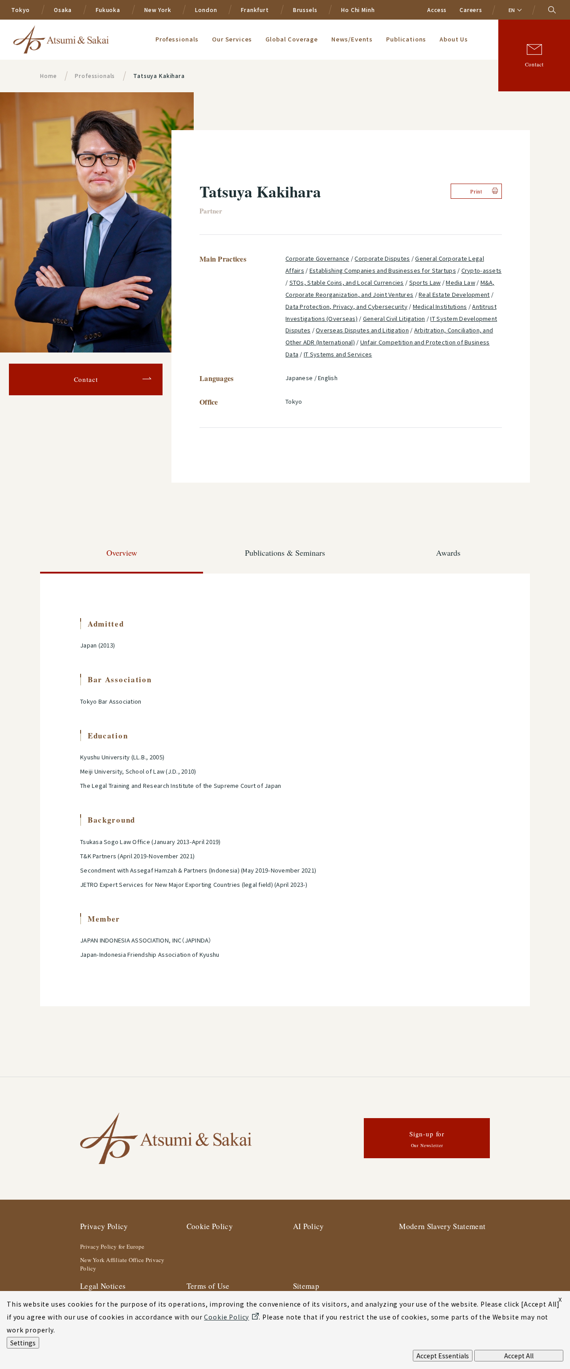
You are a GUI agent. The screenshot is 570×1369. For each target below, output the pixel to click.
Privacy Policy (104, 1226)
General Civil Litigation (394, 318)
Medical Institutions (440, 306)
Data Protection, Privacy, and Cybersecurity (346, 306)
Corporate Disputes (382, 258)
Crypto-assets (481, 270)
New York (157, 9)
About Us (454, 39)
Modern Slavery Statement (442, 1226)
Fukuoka (108, 9)
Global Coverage (291, 39)
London (206, 9)
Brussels (305, 9)
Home (48, 75)
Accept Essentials (442, 1355)
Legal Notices (103, 1286)
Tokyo (20, 9)
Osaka (63, 9)
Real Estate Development (454, 294)
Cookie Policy (210, 1226)
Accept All (518, 1355)
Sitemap (306, 1286)
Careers (471, 9)
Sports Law (425, 282)
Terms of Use (208, 1286)
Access (437, 9)
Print (476, 191)
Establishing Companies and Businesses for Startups (382, 270)
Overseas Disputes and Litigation (362, 330)
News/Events (352, 39)
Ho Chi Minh (358, 9)
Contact (534, 64)
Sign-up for (426, 1138)
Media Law (460, 282)
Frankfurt (255, 9)
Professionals (177, 39)
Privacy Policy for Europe (112, 1246)
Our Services (232, 39)
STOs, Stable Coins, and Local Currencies (346, 282)
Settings (23, 1342)
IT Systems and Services (338, 354)
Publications (406, 39)
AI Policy (308, 1226)
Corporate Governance (317, 258)
